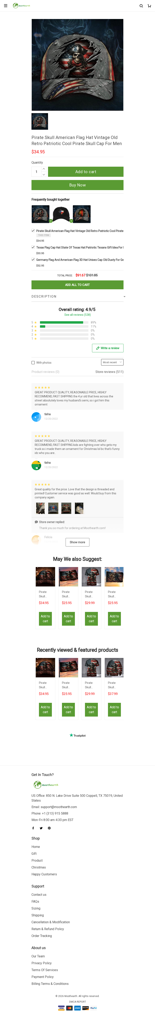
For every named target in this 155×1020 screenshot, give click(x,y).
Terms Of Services (44, 970)
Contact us (38, 895)
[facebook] (34, 828)
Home (35, 847)
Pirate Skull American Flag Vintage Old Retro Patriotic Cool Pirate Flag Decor (68, 594)
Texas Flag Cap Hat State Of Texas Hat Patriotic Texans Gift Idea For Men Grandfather (90, 247)
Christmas (38, 867)
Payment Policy (42, 977)
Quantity (37, 162)
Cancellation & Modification (50, 922)
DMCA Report (77, 1001)
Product (37, 860)
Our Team (38, 956)
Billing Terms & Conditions (50, 984)
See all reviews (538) (77, 314)
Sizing (35, 908)
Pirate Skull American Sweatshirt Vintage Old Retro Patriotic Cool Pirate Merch (114, 685)
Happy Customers (44, 874)
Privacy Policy (41, 963)
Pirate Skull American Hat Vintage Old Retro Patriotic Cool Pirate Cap (45, 594)
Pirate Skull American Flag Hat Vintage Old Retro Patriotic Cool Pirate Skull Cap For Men (91, 231)
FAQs (35, 901)
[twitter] (42, 828)
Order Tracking (41, 936)
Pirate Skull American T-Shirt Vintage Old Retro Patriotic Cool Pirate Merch (91, 594)
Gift (34, 854)
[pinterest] (50, 828)
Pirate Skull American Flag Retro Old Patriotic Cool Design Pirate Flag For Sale (114, 594)
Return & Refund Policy (47, 929)
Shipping (37, 915)
